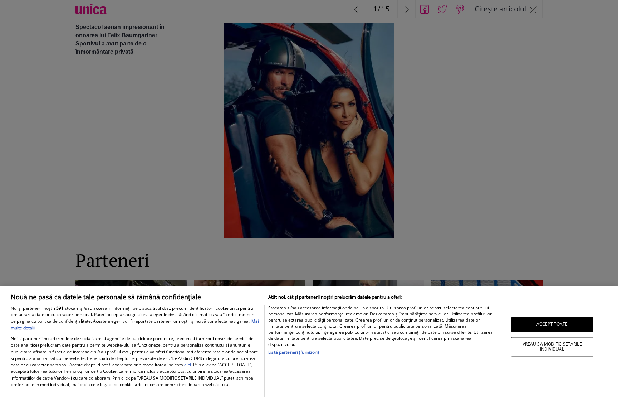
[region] (309, 343)
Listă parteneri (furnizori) (293, 352)
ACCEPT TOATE (552, 324)
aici (187, 365)
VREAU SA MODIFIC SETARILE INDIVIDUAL (552, 346)
